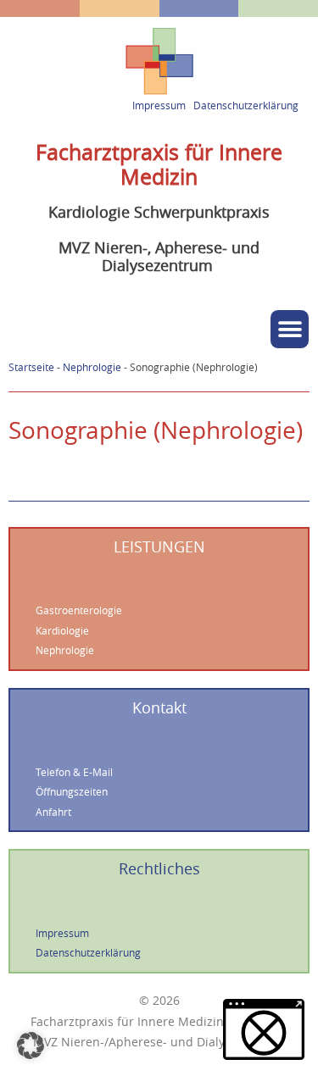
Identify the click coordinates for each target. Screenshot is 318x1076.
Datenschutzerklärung (245, 105)
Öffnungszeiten (72, 791)
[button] (290, 329)
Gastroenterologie (79, 610)
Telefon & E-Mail (74, 772)
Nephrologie (92, 367)
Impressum (159, 105)
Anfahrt (53, 812)
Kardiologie (62, 630)
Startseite (31, 367)
